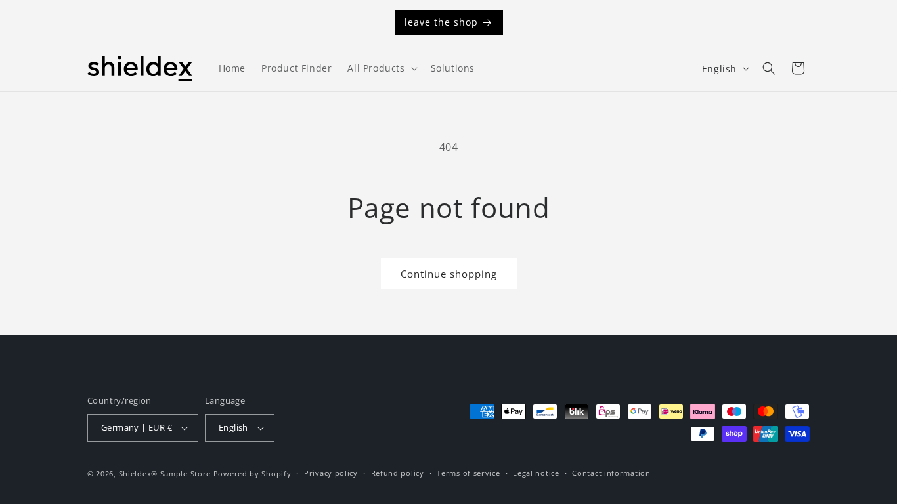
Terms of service (468, 473)
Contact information (611, 473)
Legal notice (536, 473)
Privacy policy (331, 473)
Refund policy (397, 473)
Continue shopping (449, 273)
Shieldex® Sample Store (165, 473)
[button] (380, 68)
